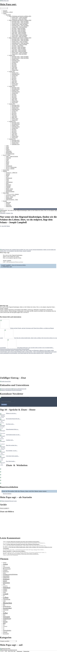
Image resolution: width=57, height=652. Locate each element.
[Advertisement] (28, 524)
